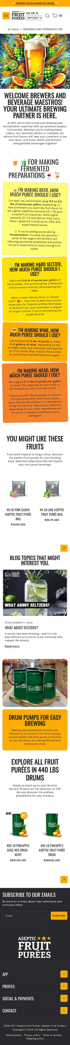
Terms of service (52, 1035)
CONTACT (9, 1011)
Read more (12, 646)
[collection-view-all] (64, 548)
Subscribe (59, 915)
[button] (6, 15)
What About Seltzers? (16, 571)
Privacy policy (32, 1035)
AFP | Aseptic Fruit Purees (25, 1025)
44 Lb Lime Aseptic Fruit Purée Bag (51, 475)
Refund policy (14, 1035)
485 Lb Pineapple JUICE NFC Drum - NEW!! (16, 813)
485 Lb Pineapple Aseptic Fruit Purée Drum (51, 813)
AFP (5, 974)
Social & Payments (18, 998)
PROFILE (8, 986)
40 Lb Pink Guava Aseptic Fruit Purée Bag (17, 477)
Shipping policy (35, 1038)
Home (15, 29)
